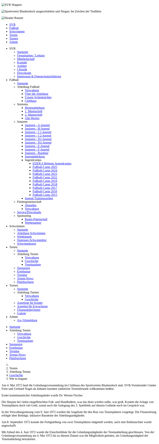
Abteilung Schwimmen (31, 233)
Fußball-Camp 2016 (45, 191)
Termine (22, 275)
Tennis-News (25, 278)
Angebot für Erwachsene (32, 306)
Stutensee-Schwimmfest (31, 240)
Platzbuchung (25, 282)
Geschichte (31, 261)
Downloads (24, 73)
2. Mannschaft (33, 114)
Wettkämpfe (24, 236)
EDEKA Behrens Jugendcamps (52, 163)
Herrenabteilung (35, 107)
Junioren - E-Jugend (37, 146)
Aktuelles (30, 205)
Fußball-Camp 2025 (45, 167)
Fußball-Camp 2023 (45, 174)
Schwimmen (17, 31)
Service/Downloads (29, 212)
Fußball (14, 28)
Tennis (13, 35)
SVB (12, 24)
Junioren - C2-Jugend (38, 135)
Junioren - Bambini (36, 153)
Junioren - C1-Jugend (38, 132)
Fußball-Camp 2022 (45, 177)
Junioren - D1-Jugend (38, 139)
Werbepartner (33, 222)
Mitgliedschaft (26, 59)
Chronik (22, 69)
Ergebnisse (23, 271)
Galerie (21, 313)
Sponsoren (23, 268)
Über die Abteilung (36, 93)
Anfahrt (22, 66)
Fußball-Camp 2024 (45, 170)
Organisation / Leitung (31, 55)
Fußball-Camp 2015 (45, 194)
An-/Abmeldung (27, 320)
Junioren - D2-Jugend (38, 142)
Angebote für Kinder (30, 302)
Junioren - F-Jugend (37, 149)
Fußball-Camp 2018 (45, 184)
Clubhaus (30, 100)
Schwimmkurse (26, 243)
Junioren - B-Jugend (37, 128)
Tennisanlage (33, 264)
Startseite (22, 52)
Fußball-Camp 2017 (45, 187)
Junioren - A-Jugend (37, 125)
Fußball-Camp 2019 (45, 181)
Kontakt (22, 62)
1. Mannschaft (33, 111)
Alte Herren (32, 118)
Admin (13, 42)
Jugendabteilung (35, 156)
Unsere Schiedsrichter (38, 97)
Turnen (13, 38)
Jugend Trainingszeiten (39, 198)
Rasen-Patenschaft (36, 219)
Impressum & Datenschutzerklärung (39, 76)
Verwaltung (32, 90)
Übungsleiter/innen (28, 309)
